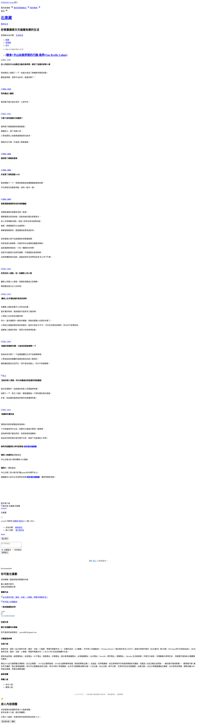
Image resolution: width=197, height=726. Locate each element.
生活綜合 (19, 35)
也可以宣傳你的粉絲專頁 (8, 616)
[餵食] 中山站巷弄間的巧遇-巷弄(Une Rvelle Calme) (36, 54)
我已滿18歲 (5, 721)
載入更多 (5, 538)
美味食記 (18, 527)
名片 (7, 45)
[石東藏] (2, 614)
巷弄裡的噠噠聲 (30, 446)
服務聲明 (120, 694)
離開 (13, 721)
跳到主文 (4, 24)
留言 (21, 521)
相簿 (7, 40)
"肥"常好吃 (19, 530)
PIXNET (81, 694)
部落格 (8, 43)
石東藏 (6, 18)
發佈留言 (5, 552)
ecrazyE (4, 508)
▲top (3, 534)
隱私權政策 (111, 694)
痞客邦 (16, 521)
